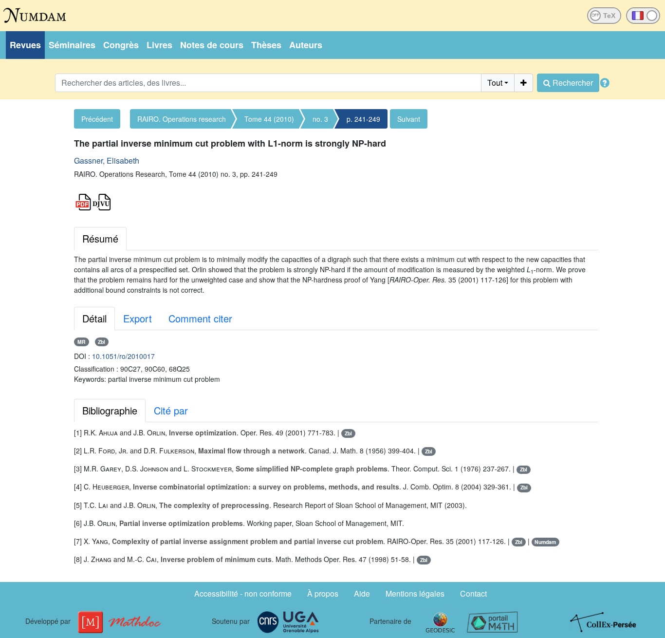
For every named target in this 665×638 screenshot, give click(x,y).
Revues (25, 44)
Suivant (408, 119)
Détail (94, 318)
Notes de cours (211, 44)
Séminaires (72, 44)
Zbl (101, 341)
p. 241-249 (363, 119)
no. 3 (320, 119)
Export (137, 318)
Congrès (121, 44)
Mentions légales (415, 593)
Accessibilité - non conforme (243, 593)
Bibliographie (109, 410)
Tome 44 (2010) (269, 119)
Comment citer (200, 318)
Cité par (171, 410)
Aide (362, 593)
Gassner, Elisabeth (106, 160)
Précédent (97, 119)
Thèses (266, 44)
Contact (473, 593)
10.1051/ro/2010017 (123, 356)
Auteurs (305, 44)
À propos (322, 593)
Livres (159, 44)
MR (81, 341)
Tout (494, 82)
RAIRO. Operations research (181, 119)
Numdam (545, 541)
